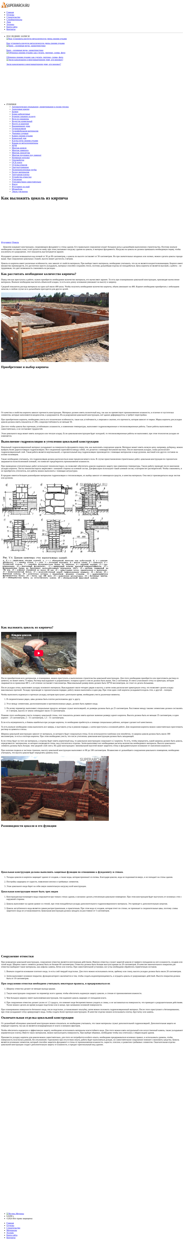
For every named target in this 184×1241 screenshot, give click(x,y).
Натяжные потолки (21, 157)
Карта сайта (11, 27)
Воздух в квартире (20, 124)
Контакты (10, 29)
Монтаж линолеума (21, 153)
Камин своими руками (22, 136)
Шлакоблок (17, 189)
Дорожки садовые (20, 133)
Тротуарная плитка (20, 174)
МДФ (14, 145)
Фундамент (6, 242)
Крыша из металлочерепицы (25, 143)
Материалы (11, 1230)
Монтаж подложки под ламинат (26, 155)
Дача (8, 22)
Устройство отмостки (22, 177)
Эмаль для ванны (20, 191)
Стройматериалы (14, 19)
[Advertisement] (87, 84)
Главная (10, 12)
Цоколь (15, 242)
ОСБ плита (17, 162)
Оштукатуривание (20, 167)
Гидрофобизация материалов (25, 131)
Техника (10, 24)
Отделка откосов (19, 165)
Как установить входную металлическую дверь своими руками (35, 43)
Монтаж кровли (19, 148)
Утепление (17, 179)
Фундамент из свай (21, 186)
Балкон (15, 111)
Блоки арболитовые (21, 114)
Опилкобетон (18, 160)
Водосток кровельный (22, 121)
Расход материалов (20, 172)
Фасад (15, 184)
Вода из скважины (20, 119)
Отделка (10, 15)
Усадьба (10, 1233)
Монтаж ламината (20, 150)
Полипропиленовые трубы (24, 170)
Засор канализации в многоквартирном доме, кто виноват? (33, 64)
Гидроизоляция (19, 128)
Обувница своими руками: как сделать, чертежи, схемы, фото (34, 57)
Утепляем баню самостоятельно (26, 182)
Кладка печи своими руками (25, 140)
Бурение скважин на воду (24, 116)
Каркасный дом (19, 138)
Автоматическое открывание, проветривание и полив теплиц (40, 107)
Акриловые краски (20, 109)
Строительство (13, 17)
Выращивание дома (21, 126)
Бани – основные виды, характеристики (24, 50)
